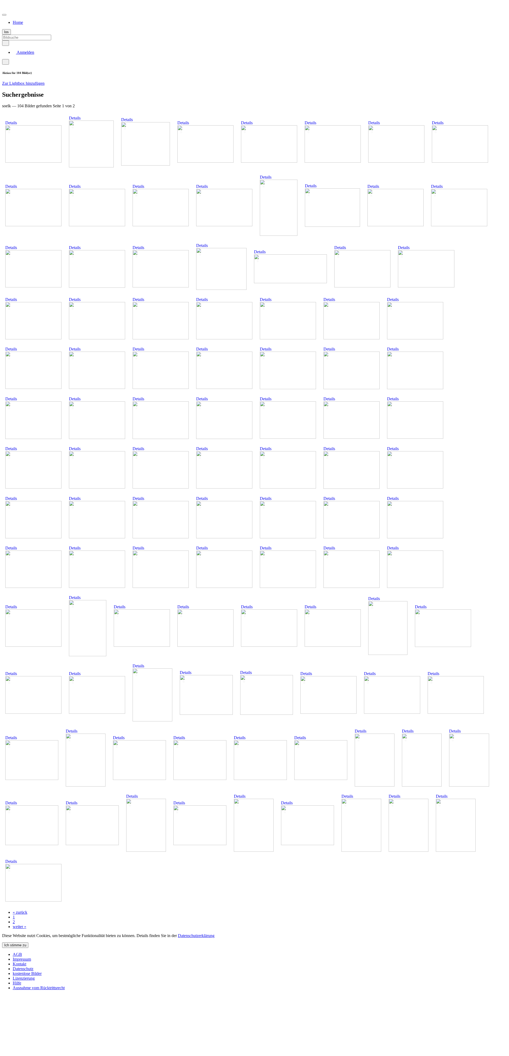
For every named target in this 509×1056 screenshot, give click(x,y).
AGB (17, 954)
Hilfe (17, 983)
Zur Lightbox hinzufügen (23, 83)
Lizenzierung (24, 978)
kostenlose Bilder (27, 973)
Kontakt (19, 964)
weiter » (19, 926)
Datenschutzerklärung (196, 935)
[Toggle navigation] (4, 15)
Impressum (22, 959)
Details (11, 123)
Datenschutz (23, 968)
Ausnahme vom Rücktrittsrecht (39, 988)
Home (18, 22)
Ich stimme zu (15, 945)
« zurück (20, 912)
